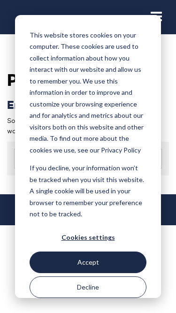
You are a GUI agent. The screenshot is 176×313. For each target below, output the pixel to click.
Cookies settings (88, 237)
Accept (88, 262)
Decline (88, 287)
